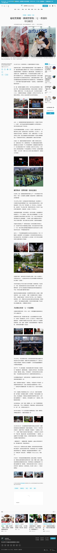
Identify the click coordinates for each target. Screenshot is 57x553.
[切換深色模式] (52, 6)
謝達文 (2, 531)
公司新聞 (47, 539)
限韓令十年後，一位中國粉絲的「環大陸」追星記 (21, 526)
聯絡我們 (42, 537)
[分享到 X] (5, 69)
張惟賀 (46, 82)
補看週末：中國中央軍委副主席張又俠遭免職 (48, 68)
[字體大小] (4, 6)
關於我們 (37, 537)
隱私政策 (16, 549)
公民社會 (31, 524)
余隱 (30, 531)
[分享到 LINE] (2, 72)
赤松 (16, 529)
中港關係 (24, 15)
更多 (49, 64)
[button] (18, 9)
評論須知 (17, 502)
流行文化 (17, 524)
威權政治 (29, 15)
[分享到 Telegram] (10, 69)
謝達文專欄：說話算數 (6, 524)
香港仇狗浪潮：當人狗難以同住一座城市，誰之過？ (48, 98)
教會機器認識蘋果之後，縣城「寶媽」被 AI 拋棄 (48, 88)
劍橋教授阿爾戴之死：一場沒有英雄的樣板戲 (49, 527)
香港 (31, 488)
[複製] (2, 69)
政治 (33, 15)
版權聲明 (42, 539)
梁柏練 (46, 102)
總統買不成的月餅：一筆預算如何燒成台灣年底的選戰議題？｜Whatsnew (48, 78)
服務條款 (20, 549)
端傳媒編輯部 (22, 483)
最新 (46, 64)
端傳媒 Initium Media (8, 549)
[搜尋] (54, 6)
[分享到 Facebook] (7, 69)
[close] (56, 2)
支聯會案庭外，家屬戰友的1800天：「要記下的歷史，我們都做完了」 (35, 527)
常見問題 (37, 539)
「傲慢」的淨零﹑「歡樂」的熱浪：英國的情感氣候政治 (7, 527)
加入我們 (47, 537)
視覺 (35, 488)
